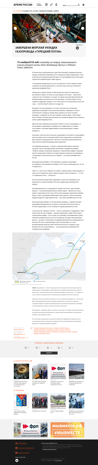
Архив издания (22, 443)
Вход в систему (58, 460)
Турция (74, 332)
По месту (56, 4)
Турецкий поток (65, 332)
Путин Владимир (53, 332)
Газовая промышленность (43, 328)
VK (77, 48)
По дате (46, 4)
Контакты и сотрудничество (26, 448)
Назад (15, 28)
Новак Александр (40, 332)
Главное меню (83, 5)
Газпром (56, 328)
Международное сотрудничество (46, 330)
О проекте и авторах (23, 452)
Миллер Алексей (64, 330)
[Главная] (23, 4)
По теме (51, 4)
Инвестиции (64, 328)
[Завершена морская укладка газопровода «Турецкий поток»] (49, 28)
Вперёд (82, 28)
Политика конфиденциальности (49, 449)
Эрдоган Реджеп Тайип (42, 333)
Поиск (64, 5)
